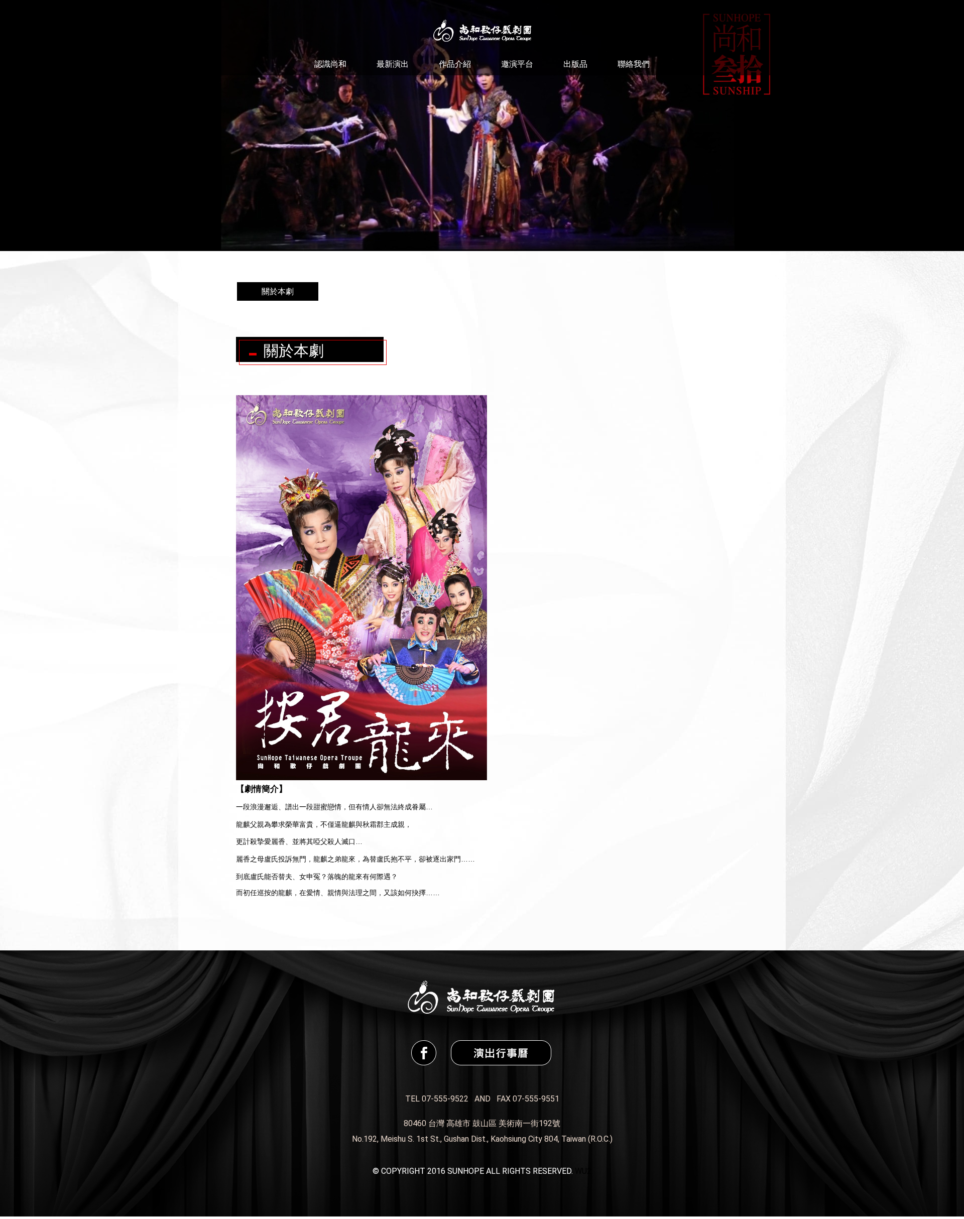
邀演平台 (517, 64)
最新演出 (393, 64)
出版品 (575, 64)
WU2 (583, 1171)
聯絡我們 (634, 64)
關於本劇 (278, 291)
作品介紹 (455, 64)
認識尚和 (330, 64)
